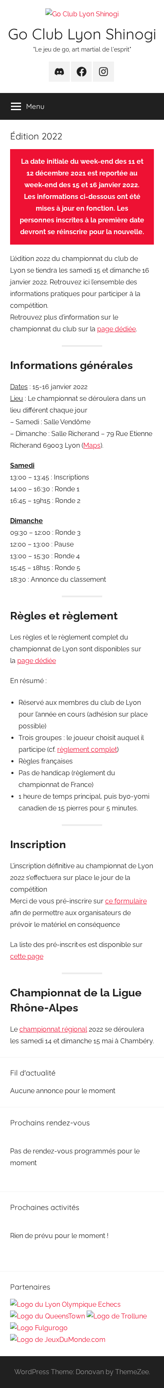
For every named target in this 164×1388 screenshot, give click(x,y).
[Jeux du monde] (58, 1340)
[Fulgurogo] (39, 1328)
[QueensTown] (47, 1316)
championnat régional (53, 1029)
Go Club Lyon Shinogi (82, 33)
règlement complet (87, 749)
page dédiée (116, 329)
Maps (92, 445)
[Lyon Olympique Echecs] (65, 1304)
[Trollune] (117, 1316)
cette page (26, 956)
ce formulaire (126, 901)
